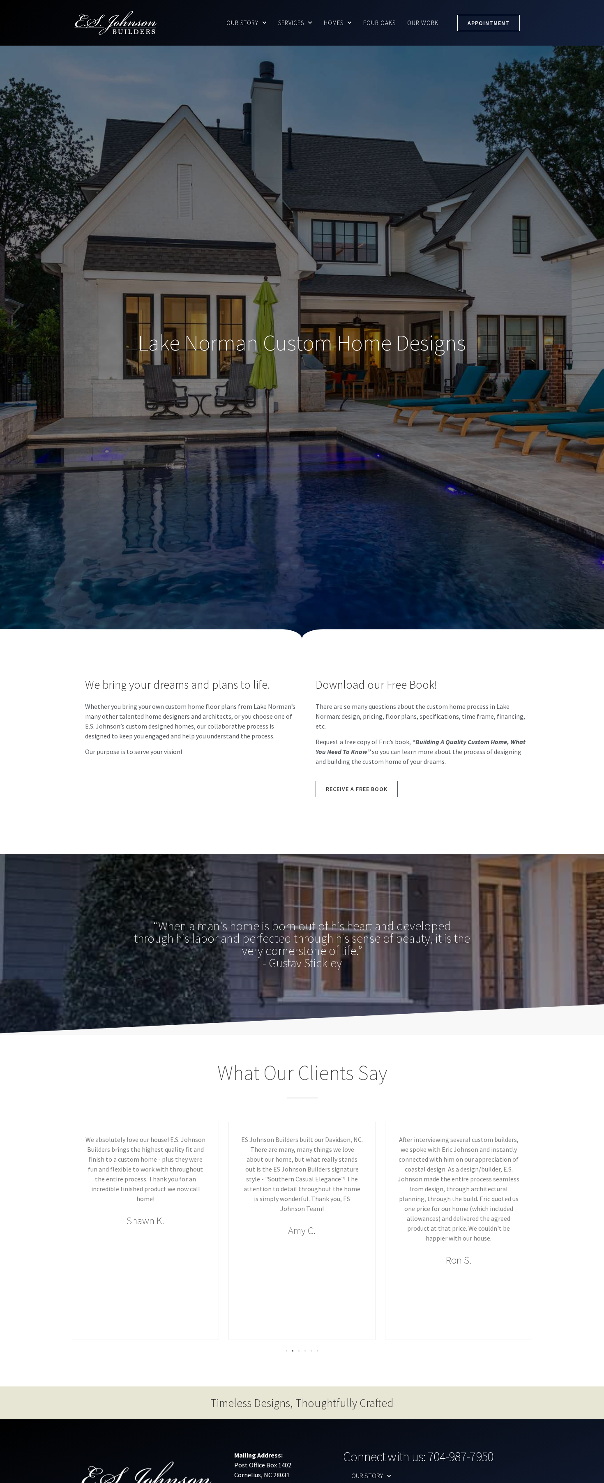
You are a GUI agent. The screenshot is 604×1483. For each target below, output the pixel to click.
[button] (286, 1351)
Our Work (422, 23)
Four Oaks (379, 23)
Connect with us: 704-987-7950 (418, 1456)
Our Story (242, 23)
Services (291, 23)
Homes (333, 23)
